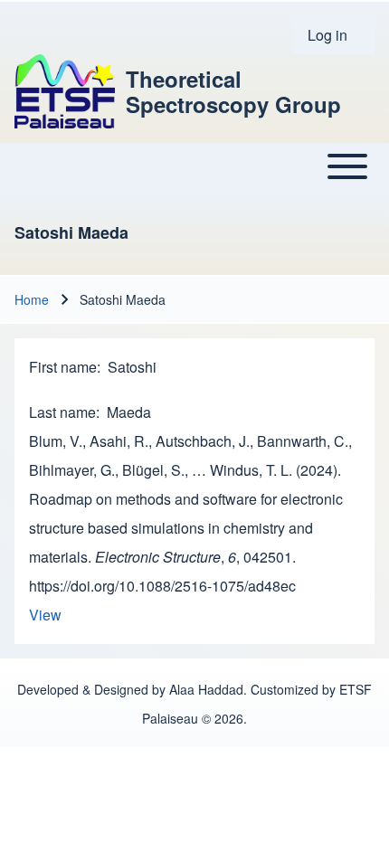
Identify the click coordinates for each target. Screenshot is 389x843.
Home (31, 299)
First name (63, 366)
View (45, 614)
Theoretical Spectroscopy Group (233, 91)
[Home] (64, 91)
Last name (62, 412)
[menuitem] (334, 35)
